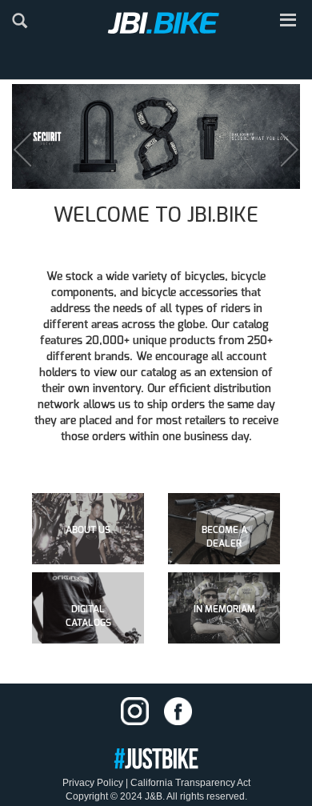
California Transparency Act (190, 782)
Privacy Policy (92, 782)
